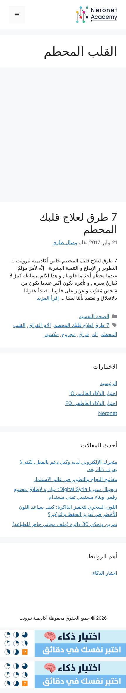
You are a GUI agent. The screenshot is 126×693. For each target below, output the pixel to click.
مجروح (69, 334)
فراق (84, 334)
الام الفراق (39, 325)
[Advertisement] (63, 136)
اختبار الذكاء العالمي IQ (93, 393)
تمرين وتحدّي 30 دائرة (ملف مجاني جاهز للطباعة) (64, 524)
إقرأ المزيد (48, 298)
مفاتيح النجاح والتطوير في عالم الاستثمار (75, 479)
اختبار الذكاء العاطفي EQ (91, 403)
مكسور (51, 334)
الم (95, 334)
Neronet (107, 413)
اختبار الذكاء (105, 573)
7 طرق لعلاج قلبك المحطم (81, 325)
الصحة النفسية (94, 316)
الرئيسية (108, 383)
